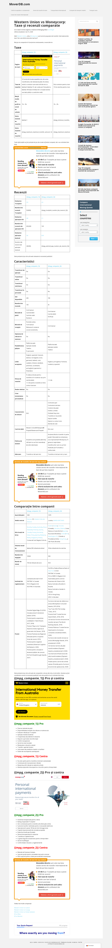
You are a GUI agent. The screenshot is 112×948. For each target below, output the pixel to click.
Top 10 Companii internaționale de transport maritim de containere (88, 169)
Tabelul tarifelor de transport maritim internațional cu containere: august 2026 (88, 41)
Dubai (63, 534)
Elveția (40, 538)
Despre (35, 942)
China (32, 535)
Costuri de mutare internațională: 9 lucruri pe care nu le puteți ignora (88, 105)
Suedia (34, 527)
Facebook (74, 942)
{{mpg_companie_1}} (29, 52)
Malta (29, 538)
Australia (39, 527)
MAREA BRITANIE (58, 520)
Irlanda (55, 526)
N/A (42, 235)
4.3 (42, 202)
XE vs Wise (17, 914)
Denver (29, 519)
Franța (34, 532)
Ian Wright (51, 30)
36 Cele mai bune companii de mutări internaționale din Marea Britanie (88, 190)
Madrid (62, 528)
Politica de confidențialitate (52, 942)
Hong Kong (62, 539)
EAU (67, 534)
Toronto (61, 526)
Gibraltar (57, 528)
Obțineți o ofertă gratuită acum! (51, 183)
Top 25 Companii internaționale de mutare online (87, 62)
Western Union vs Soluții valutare (24, 912)
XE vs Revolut (18, 916)
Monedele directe (43, 151)
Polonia (35, 530)
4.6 (27, 235)
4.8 (27, 218)
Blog (31, 942)
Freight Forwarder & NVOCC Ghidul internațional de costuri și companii (88, 125)
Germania (40, 532)
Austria (41, 530)
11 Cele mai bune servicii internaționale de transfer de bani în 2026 (87, 84)
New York (51, 571)
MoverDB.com (19, 4)
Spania (65, 531)
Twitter (80, 942)
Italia (28, 535)
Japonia (37, 535)
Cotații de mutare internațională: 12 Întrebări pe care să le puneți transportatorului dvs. (88, 147)
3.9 (27, 202)
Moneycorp (34, 36)
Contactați (41, 942)
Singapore (34, 538)
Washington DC (53, 536)
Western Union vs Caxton (22, 908)
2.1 (42, 218)
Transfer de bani (34, 148)
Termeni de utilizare (66, 942)
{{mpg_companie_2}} (60, 52)
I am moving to (84, 229)
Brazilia (29, 527)
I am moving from (84, 222)
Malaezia (43, 535)
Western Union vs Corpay (22, 910)
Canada (29, 532)
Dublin (50, 526)
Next (93, 239)
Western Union (21, 36)
